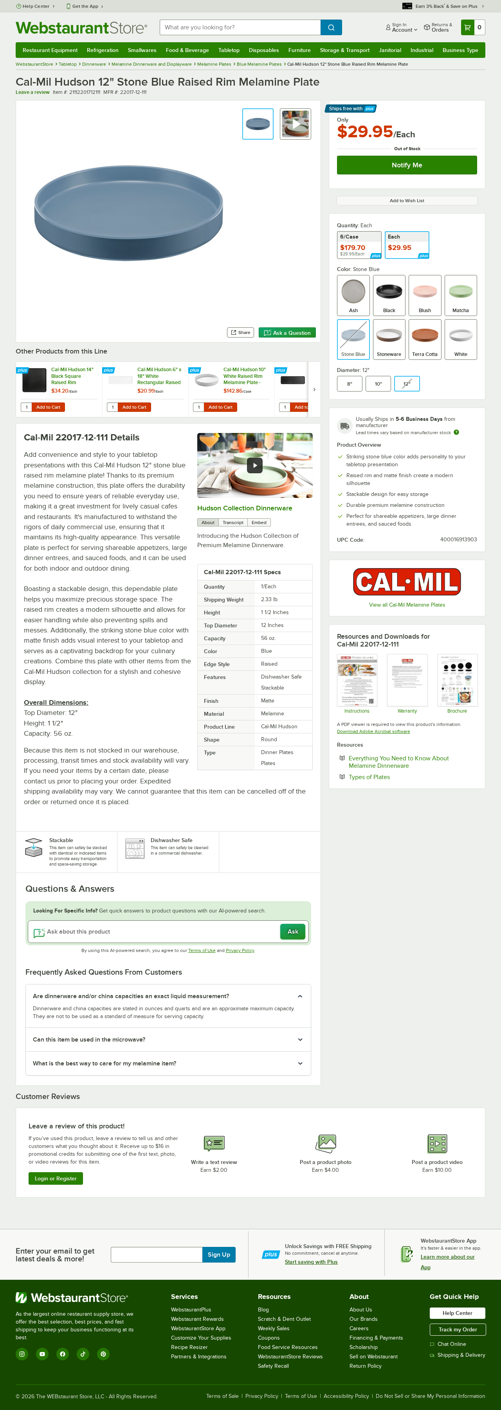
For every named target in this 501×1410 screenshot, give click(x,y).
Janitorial (390, 50)
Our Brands (364, 1319)
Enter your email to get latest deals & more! (55, 1255)
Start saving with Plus (311, 1262)
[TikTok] (83, 1354)
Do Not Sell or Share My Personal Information (430, 1396)
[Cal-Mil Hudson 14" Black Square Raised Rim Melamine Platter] (59, 389)
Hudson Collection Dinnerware (244, 508)
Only (342, 120)
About (208, 522)
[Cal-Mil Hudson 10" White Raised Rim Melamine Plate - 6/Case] (231, 389)
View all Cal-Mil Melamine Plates (407, 605)
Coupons (269, 1338)
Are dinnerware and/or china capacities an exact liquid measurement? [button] (131, 996)
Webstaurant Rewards (197, 1319)
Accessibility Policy (346, 1396)
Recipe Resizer (189, 1347)
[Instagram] (22, 1354)
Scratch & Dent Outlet (284, 1319)
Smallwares (142, 50)
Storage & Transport (344, 50)
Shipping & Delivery (461, 1355)
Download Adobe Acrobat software (373, 731)
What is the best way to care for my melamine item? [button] (104, 1063)
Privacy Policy (240, 950)
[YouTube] (42, 1354)
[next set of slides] (314, 389)
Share (244, 332)
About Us (361, 1310)
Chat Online (452, 1344)
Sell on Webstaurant (374, 1357)
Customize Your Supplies (201, 1338)
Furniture (299, 50)
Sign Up (219, 1254)
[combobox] (240, 27)
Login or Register (56, 1178)
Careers (359, 1328)
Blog (263, 1310)
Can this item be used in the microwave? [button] (89, 1039)
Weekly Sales (274, 1328)
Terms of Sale (222, 1396)
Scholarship (364, 1347)
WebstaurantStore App (198, 1328)
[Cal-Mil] (407, 582)
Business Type (460, 50)
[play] (255, 465)
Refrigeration (103, 50)
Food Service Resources (288, 1347)
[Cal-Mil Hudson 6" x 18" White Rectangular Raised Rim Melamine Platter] (145, 389)
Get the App (85, 6)
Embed (259, 522)
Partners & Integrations (199, 1357)
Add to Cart (48, 407)
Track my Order (458, 1329)
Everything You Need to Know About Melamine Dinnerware (403, 762)
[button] (258, 124)
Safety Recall (273, 1366)
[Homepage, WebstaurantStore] (81, 28)
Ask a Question (292, 333)
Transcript (233, 522)
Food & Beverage (187, 50)
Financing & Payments (376, 1338)
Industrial (422, 50)
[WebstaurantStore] (80, 1297)
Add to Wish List (407, 200)
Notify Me (407, 165)
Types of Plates (393, 776)
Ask (293, 931)
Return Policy (366, 1366)
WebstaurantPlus (191, 1310)
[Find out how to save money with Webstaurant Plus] (23, 370)
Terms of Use (202, 950)
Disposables (264, 50)
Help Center (36, 6)
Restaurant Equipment (50, 50)
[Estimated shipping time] (456, 432)
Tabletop (229, 50)
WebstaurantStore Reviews (290, 1357)
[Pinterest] (103, 1354)
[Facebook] (62, 1354)
